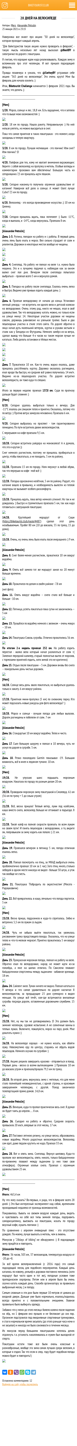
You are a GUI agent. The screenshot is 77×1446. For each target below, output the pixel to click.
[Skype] (27, 1372)
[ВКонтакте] (4, 1372)
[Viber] (16, 1372)
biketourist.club (38, 5)
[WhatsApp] (22, 1372)
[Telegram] (33, 1372)
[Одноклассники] (10, 1372)
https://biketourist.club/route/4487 (21, 521)
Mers (13, 25)
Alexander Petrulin (26, 25)
